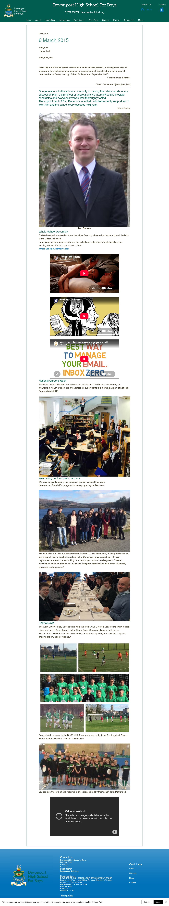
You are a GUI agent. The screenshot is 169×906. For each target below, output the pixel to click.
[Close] (166, 902)
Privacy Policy (97, 902)
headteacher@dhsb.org (69, 871)
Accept (158, 902)
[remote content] (84, 273)
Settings (147, 902)
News (131, 878)
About (131, 868)
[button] (162, 9)
